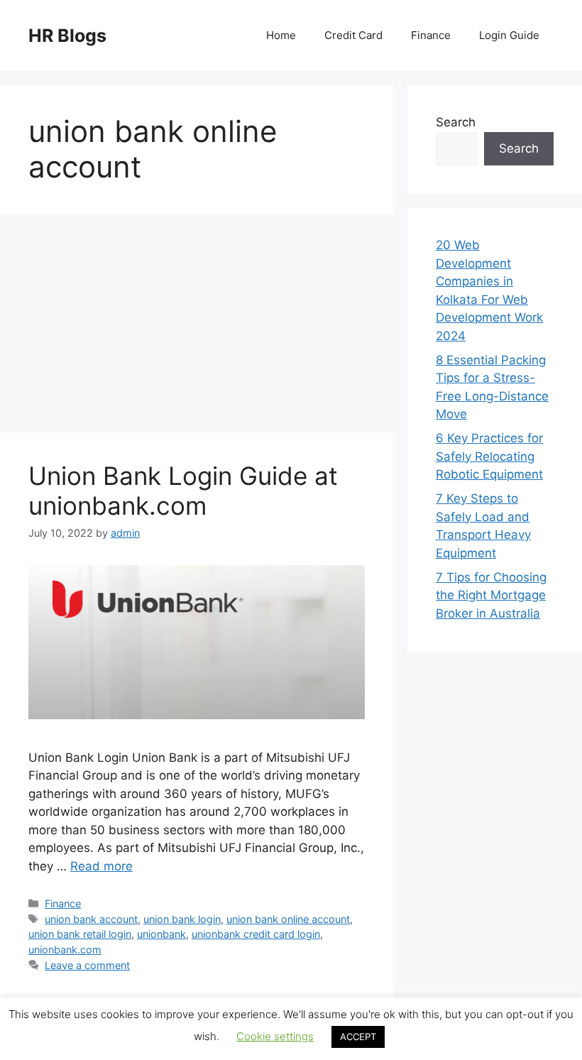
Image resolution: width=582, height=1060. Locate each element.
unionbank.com (64, 950)
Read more (101, 866)
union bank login (182, 919)
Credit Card (353, 35)
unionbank (161, 934)
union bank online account (288, 919)
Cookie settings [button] (275, 1036)
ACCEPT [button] (358, 1036)
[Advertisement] (196, 327)
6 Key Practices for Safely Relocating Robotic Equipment (489, 456)
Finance (431, 35)
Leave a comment (87, 965)
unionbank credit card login (256, 934)
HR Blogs (67, 35)
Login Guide (509, 35)
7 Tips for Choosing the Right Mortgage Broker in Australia (491, 595)
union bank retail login (79, 934)
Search (456, 122)
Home (281, 35)
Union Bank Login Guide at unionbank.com (183, 490)
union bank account (91, 919)
